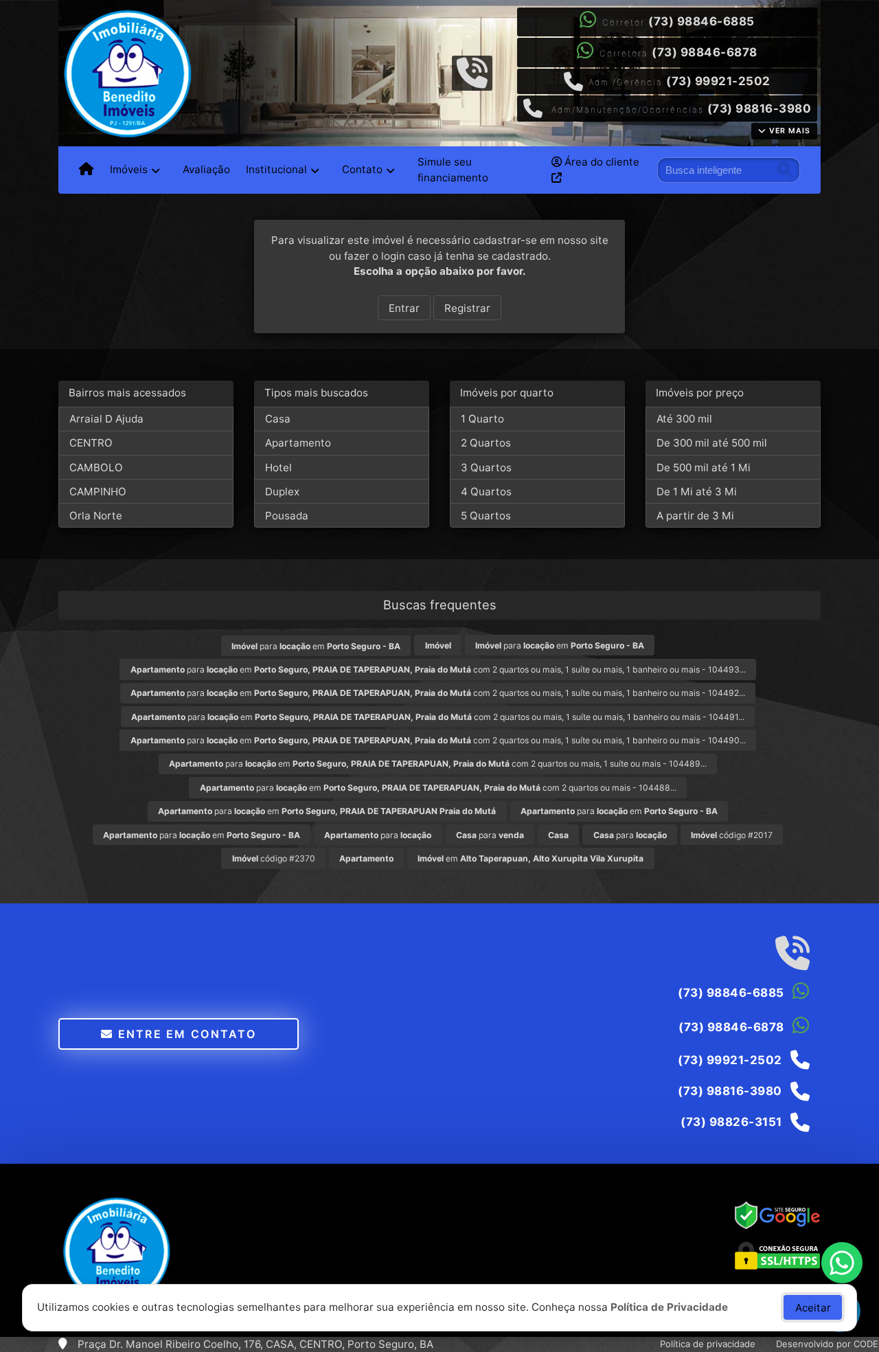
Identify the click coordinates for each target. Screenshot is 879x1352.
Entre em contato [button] (184, 1034)
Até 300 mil (684, 418)
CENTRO (91, 442)
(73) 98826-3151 (731, 1122)
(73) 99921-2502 (718, 81)
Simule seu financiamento (453, 169)
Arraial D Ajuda (106, 418)
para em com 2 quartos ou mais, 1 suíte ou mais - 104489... (438, 763)
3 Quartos (486, 467)
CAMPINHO (97, 491)
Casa (277, 418)
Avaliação (206, 169)
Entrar (404, 308)
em (530, 858)
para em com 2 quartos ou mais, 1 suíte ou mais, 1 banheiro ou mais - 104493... (438, 669)
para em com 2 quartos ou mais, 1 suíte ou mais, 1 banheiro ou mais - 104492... (437, 693)
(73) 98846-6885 (701, 21)
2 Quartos (486, 442)
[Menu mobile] (86, 169)
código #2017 (732, 835)
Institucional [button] (276, 169)
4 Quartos (486, 491)
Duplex (282, 491)
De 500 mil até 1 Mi (704, 467)
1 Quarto (482, 418)
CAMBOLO (96, 467)
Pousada (286, 515)
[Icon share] (472, 71)
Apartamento (298, 442)
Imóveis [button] (129, 169)
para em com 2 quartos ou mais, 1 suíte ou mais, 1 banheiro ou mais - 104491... (437, 717)
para (377, 835)
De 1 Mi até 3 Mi (697, 491)
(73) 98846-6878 (704, 52)
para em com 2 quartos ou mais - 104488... (438, 787)
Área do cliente (600, 161)
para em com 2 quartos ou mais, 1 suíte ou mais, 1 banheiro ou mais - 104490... (438, 740)
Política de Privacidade (669, 1307)
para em (315, 646)
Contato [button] (362, 169)
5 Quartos (486, 515)
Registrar (467, 308)
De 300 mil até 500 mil (712, 442)
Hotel (278, 467)
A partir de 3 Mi (695, 515)
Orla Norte (95, 515)
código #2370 (273, 858)
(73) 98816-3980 (759, 108)
